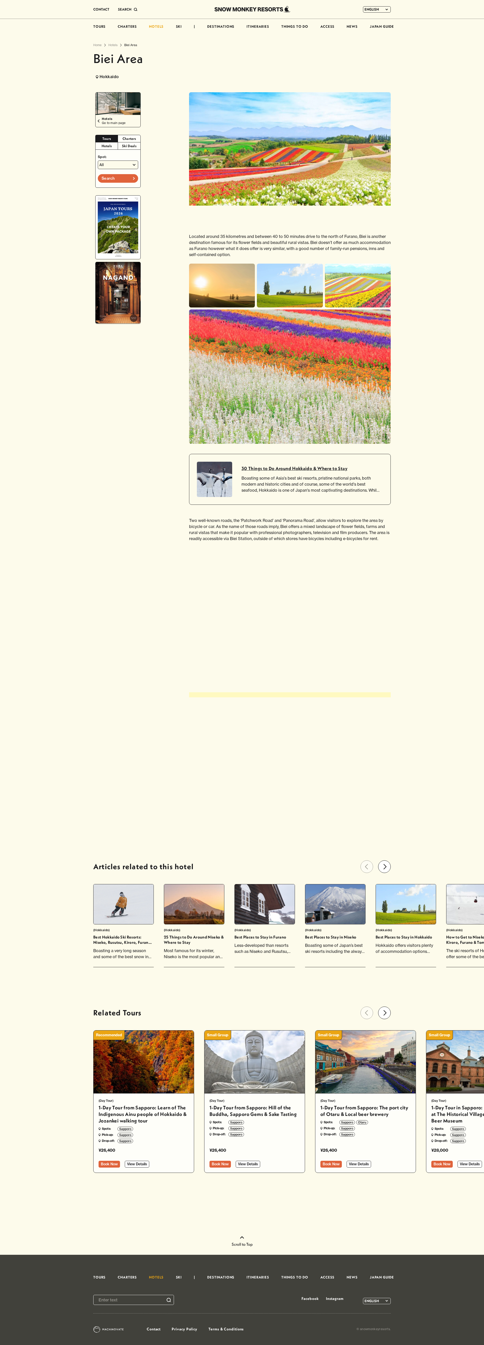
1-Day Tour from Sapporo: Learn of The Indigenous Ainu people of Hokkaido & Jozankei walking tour (143, 1114)
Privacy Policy (184, 1329)
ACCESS (327, 26)
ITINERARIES (258, 26)
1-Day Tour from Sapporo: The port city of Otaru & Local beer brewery (364, 1110)
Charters (129, 138)
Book (109, 1164)
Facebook (310, 1298)
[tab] (107, 138)
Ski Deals (129, 146)
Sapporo (125, 1129)
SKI (179, 26)
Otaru (362, 1122)
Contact (154, 1329)
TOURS (99, 26)
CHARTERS (127, 26)
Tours (106, 138)
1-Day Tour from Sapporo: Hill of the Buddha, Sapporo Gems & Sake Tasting (253, 1110)
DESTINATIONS (220, 26)
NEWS (352, 26)
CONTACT (101, 9)
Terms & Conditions (226, 1329)
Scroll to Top (242, 1244)
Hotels (107, 146)
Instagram (335, 1298)
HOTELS (156, 26)
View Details (137, 1164)
